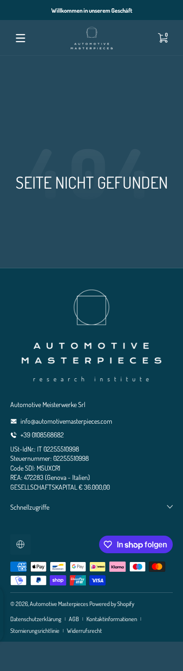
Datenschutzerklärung (35, 619)
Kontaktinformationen (111, 619)
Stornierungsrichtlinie (35, 630)
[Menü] (20, 38)
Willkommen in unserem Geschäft (91, 10)
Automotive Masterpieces (59, 603)
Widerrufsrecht (84, 630)
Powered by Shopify (111, 603)
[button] (162, 38)
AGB (74, 619)
